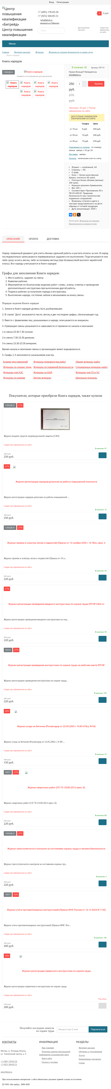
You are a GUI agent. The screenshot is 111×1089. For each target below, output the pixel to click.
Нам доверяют (48, 1048)
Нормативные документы (90, 1059)
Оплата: (73, 158)
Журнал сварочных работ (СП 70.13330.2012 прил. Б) (30, 803)
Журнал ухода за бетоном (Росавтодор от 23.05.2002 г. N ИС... (34, 742)
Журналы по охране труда (17, 367)
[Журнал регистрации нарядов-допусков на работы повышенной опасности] (55, 480)
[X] (79, 214)
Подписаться (98, 1029)
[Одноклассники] (74, 214)
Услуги (82, 1055)
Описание (13, 239)
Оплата (33, 239)
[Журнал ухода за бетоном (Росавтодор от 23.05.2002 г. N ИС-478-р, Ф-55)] (55, 724)
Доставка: (73, 154)
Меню (12, 43)
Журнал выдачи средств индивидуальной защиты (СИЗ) (31, 436)
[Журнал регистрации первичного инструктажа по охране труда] (55, 969)
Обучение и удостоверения (90, 1052)
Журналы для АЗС (13, 372)
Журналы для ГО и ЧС (88, 372)
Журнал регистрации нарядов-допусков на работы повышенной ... (36, 497)
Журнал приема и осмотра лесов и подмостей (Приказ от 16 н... (35, 558)
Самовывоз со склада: (79, 147)
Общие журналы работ (88, 362)
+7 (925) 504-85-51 (48, 15)
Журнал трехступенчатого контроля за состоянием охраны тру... (35, 864)
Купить (99, 83)
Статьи (82, 1063)
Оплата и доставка (50, 1062)
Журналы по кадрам (14, 378)
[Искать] (60, 30)
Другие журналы (42, 378)
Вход (51, 2)
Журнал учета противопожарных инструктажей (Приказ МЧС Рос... (37, 925)
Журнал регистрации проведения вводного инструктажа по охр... (36, 619)
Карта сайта (47, 1058)
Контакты (9, 1041)
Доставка (53, 239)
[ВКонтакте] (70, 214)
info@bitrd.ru (46, 20)
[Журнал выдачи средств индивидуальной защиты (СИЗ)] (55, 419)
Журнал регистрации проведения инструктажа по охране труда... (36, 680)
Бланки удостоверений (15, 362)
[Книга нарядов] (12, 84)
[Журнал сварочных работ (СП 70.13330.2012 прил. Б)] (55, 786)
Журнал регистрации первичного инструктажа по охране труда (35, 986)
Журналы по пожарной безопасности (53, 367)
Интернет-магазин (87, 1048)
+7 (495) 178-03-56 (48, 12)
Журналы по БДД (42, 372)
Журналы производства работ (49, 362)
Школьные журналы (86, 378)
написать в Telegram (49, 23)
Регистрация (63, 2)
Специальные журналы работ (92, 367)
